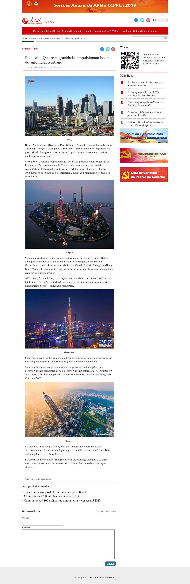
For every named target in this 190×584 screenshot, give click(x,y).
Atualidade (47, 31)
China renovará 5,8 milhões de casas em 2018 (51, 496)
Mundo (66, 31)
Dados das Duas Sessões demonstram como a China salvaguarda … (145, 123)
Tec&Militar (112, 31)
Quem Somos (149, 31)
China (57, 31)
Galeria (137, 31)
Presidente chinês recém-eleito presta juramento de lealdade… (145, 113)
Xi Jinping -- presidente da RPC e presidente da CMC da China (143, 93)
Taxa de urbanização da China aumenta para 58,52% (55, 492)
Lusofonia (126, 31)
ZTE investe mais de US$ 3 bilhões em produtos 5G (61, 38)
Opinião (88, 31)
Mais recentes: (29, 38)
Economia (76, 31)
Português (26, 48)
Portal (36, 31)
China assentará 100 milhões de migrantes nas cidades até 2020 (62, 500)
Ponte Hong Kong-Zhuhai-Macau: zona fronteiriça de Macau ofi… (146, 103)
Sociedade (99, 31)
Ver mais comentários (106, 511)
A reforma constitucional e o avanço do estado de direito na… (146, 84)
